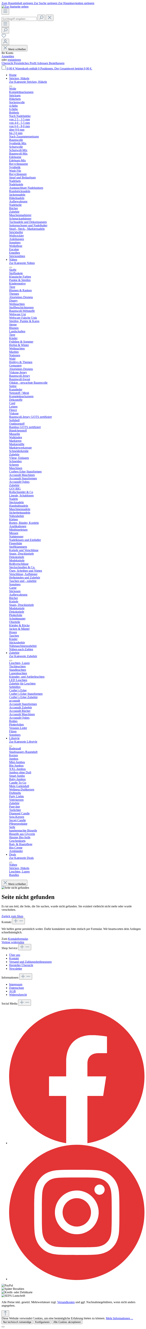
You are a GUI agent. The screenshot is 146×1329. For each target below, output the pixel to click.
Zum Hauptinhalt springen (18, 3)
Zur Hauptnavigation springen (76, 3)
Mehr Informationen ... (119, 1318)
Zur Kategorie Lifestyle (23, 741)
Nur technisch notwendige (17, 1322)
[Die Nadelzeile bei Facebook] (76, 1143)
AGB (12, 991)
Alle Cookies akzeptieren (67, 1322)
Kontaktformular (18, 938)
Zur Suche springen (46, 3)
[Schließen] (3, 1326)
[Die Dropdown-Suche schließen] (49, 18)
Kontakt (14, 958)
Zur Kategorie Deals (21, 857)
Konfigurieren (42, 1322)
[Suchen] (41, 18)
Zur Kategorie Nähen (22, 263)
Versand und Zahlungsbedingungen (30, 961)
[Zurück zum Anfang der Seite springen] (5, 1313)
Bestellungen (56, 63)
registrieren (14, 59)
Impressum (15, 984)
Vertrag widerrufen (13, 942)
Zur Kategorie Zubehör (23, 656)
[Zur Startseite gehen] (15, 6)
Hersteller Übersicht (21, 965)
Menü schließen (17, 49)
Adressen (43, 63)
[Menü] (5, 11)
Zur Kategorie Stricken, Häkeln (28, 81)
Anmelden (8, 56)
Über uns (14, 955)
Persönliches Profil (25, 63)
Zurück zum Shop (12, 916)
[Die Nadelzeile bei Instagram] (76, 1279)
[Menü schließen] (10, 86)
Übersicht (8, 63)
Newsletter (15, 968)
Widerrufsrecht (18, 994)
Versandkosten (66, 1302)
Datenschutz (16, 987)
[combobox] (19, 19)
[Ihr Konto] (5, 42)
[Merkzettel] (4, 37)
